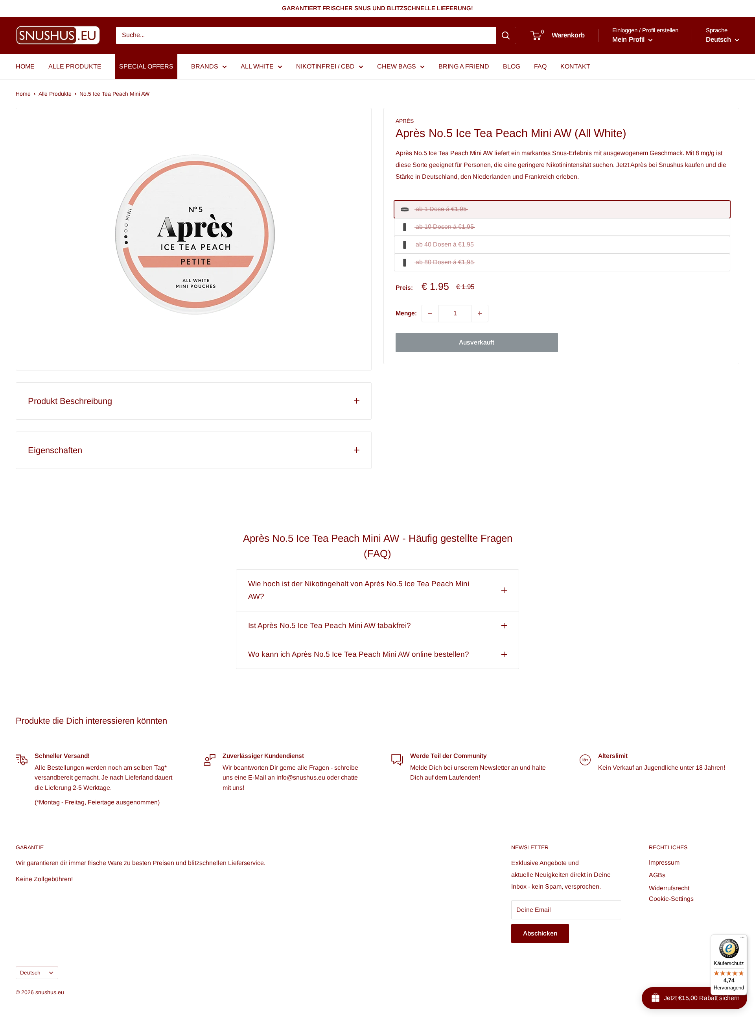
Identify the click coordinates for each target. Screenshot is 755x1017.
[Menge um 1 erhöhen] (479, 313)
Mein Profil (629, 39)
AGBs (657, 875)
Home (23, 94)
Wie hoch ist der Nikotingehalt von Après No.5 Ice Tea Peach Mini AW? (358, 590)
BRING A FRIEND (463, 66)
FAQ (540, 66)
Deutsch (30, 973)
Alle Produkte (55, 94)
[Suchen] (506, 35)
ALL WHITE (257, 66)
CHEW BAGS (396, 66)
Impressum (664, 862)
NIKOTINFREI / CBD (325, 66)
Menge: (406, 313)
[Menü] (742, 939)
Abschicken (540, 933)
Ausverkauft (476, 342)
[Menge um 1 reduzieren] (430, 313)
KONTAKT (575, 66)
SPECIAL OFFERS (146, 66)
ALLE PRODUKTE (74, 66)
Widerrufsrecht (669, 888)
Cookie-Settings (671, 898)
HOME (25, 66)
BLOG (511, 66)
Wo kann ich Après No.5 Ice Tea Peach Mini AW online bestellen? (358, 654)
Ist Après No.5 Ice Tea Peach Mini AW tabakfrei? (329, 625)
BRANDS (204, 66)
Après (405, 121)
